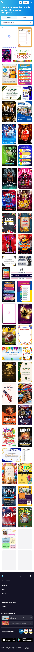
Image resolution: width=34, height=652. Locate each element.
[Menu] (31, 2)
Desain (9, 17)
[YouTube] (30, 576)
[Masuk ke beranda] (2, 2)
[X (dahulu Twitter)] (25, 576)
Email (24, 17)
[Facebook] (15, 576)
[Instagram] (20, 576)
